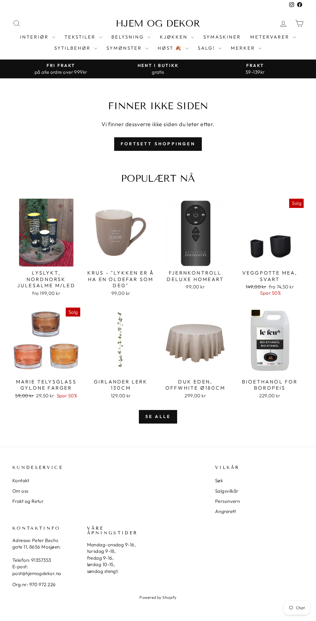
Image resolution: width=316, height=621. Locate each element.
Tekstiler (81, 37)
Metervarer (270, 37)
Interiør (35, 37)
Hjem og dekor (158, 23)
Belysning (128, 37)
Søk (219, 480)
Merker (244, 48)
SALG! (207, 48)
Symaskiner (222, 37)
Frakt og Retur (28, 501)
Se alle (158, 416)
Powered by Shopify (157, 597)
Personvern (227, 501)
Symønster (125, 48)
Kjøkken (174, 37)
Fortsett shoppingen (158, 144)
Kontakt (20, 480)
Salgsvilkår (227, 491)
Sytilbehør (73, 48)
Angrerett (225, 511)
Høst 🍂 (171, 48)
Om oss (20, 491)
